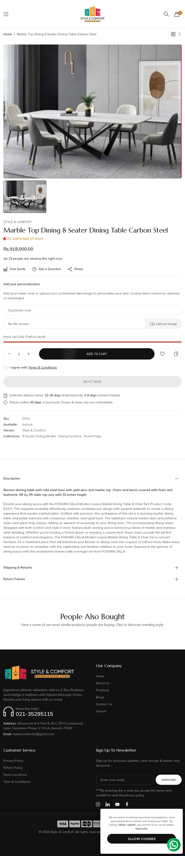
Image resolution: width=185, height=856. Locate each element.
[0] (176, 14)
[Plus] (28, 354)
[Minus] (9, 354)
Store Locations (15, 775)
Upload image (166, 324)
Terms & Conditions (42, 367)
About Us (103, 683)
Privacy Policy (13, 761)
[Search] (166, 14)
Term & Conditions (16, 782)
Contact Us (104, 704)
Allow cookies (141, 839)
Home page (92, 436)
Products (102, 690)
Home (7, 34)
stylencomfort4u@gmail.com (28, 734)
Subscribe (169, 779)
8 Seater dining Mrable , (40, 436)
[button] (162, 354)
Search (101, 711)
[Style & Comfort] (92, 14)
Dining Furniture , (70, 436)
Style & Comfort (17, 222)
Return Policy (13, 768)
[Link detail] (98, 804)
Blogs (100, 697)
